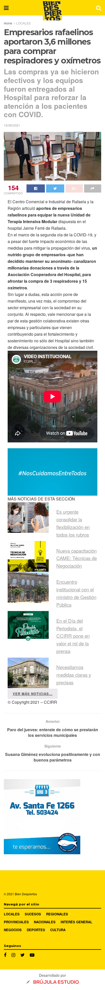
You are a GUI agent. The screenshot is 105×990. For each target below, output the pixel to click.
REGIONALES (57, 914)
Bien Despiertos (26, 894)
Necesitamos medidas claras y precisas (73, 675)
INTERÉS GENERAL (76, 921)
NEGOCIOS (13, 929)
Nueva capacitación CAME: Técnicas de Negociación (76, 558)
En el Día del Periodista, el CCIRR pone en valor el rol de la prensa (73, 636)
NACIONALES (45, 921)
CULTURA (57, 929)
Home (8, 23)
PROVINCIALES (16, 921)
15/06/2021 (12, 125)
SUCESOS (33, 914)
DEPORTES (36, 929)
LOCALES (23, 23)
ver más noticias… (32, 693)
